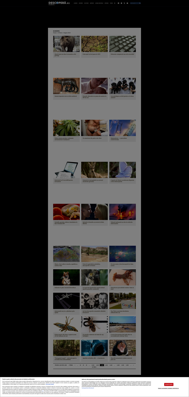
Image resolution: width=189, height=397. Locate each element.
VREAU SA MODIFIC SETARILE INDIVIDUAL (168, 388)
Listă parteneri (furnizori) (88, 388)
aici (42, 390)
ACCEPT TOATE (168, 384)
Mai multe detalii (50, 384)
